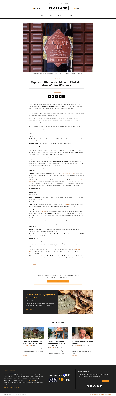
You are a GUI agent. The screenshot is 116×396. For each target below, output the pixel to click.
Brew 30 (68, 204)
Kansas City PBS (12, 373)
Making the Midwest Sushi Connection (82, 342)
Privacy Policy (97, 394)
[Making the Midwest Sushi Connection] (82, 333)
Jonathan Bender (57, 92)
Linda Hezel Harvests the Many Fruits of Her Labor (32, 342)
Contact (60, 16)
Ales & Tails (43, 211)
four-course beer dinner (68, 173)
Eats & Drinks (56, 79)
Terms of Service (108, 394)
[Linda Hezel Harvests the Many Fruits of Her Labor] (33, 333)
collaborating (72, 220)
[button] (46, 16)
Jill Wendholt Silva (28, 345)
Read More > (25, 355)
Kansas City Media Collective (29, 380)
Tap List (34, 264)
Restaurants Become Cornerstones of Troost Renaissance (56, 343)
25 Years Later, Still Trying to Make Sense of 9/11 (40, 295)
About (51, 16)
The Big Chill (63, 241)
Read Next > (29, 309)
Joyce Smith (51, 347)
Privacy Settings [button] (92, 394)
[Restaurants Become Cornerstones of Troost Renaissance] (58, 333)
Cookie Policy (102, 394)
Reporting (41, 16)
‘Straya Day (43, 255)
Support (69, 16)
